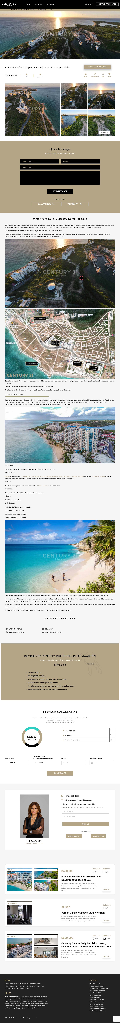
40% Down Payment (43, 757)
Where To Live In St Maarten (97, 986)
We (29, 689)
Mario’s (7, 476)
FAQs (38, 984)
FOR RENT (50, 4)
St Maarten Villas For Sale (96, 1004)
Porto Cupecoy (43, 486)
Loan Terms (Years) (96, 758)
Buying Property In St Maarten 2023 (99, 988)
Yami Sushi (66, 476)
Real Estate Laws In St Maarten (97, 1011)
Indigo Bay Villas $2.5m (96, 993)
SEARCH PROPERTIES (107, 4)
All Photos (104, 132)
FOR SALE (38, 4)
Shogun (80, 476)
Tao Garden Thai (40, 476)
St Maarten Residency (95, 995)
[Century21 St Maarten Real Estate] (9, 4)
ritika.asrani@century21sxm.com (78, 800)
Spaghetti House (51, 476)
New (28, 4)
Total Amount (9, 758)
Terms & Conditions (22, 986)
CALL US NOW (45, 204)
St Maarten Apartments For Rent (98, 1008)
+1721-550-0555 (72, 796)
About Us (88, 4)
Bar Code (31, 476)
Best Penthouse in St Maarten (97, 990)
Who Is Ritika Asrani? (95, 984)
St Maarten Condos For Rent (97, 1002)
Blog (11, 984)
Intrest (63, 758)
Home (7, 984)
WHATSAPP (74, 204)
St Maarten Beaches (95, 997)
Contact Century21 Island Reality (25, 984)
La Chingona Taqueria (98, 476)
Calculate (60, 773)
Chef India (74, 476)
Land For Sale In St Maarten (97, 1006)
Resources (32, 986)
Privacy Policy (9, 986)
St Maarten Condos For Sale (97, 999)
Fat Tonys (59, 476)
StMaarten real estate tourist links (16, 988)
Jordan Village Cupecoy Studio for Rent (83, 912)
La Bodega (24, 476)
